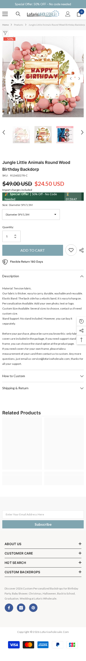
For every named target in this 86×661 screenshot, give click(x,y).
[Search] (18, 14)
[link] (22, 473)
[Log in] (67, 13)
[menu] (5, 14)
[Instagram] (21, 607)
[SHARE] (80, 250)
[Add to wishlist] (71, 250)
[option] (43, 76)
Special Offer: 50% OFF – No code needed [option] (43, 4)
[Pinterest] (33, 607)
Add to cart (32, 250)
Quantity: (8, 227)
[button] (71, 79)
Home (5, 24)
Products (18, 24)
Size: (17, 205)
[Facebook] (9, 607)
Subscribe (43, 524)
